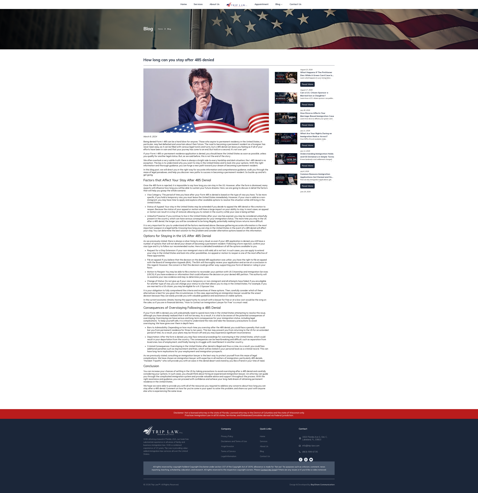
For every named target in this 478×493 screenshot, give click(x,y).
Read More (307, 84)
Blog (169, 29)
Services (263, 441)
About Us (264, 446)
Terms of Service (228, 451)
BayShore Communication (323, 484)
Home (160, 29)
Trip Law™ (155, 484)
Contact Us (265, 456)
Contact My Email (269, 469)
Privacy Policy (227, 436)
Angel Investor (227, 446)
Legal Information (228, 456)
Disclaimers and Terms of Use (234, 441)
